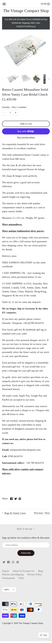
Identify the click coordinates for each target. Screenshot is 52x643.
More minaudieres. (12, 224)
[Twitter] (4, 562)
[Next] (49, 79)
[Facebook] (8, 562)
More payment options (26, 137)
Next (47, 513)
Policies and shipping (13, 574)
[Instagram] (13, 562)
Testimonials (8, 578)
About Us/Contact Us (23, 571)
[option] (13, 79)
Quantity (14, 107)
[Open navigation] (4, 4)
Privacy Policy (34, 574)
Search (5, 571)
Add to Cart (26, 123)
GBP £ (6, 589)
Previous (38, 513)
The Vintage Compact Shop (26, 11)
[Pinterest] (17, 562)
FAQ (21, 578)
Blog (40, 571)
